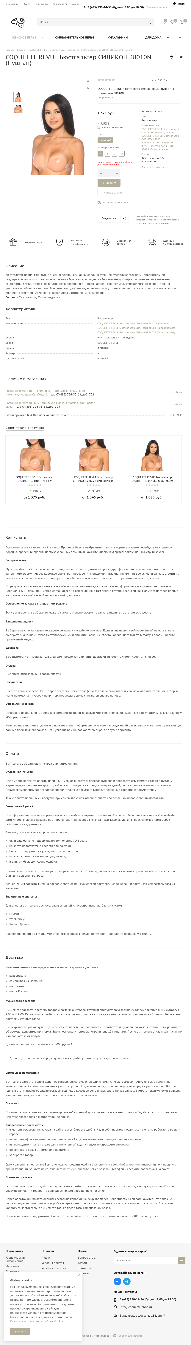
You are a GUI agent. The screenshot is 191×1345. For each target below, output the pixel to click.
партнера (69, 1169)
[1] (99, 80)
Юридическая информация (15, 1259)
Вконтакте (117, 1281)
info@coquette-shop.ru (136, 1307)
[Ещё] (179, 37)
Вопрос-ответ (87, 1257)
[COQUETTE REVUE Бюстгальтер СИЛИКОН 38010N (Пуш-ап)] (57, 133)
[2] (103, 80)
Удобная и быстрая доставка (173, 242)
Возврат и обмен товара (126, 242)
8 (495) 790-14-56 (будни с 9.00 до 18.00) (115, 7)
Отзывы (83, 1273)
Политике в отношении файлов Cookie (36, 1321)
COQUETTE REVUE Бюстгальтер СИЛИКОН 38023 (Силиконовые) (159, 146)
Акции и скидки (33, 242)
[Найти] (149, 22)
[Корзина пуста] (182, 22)
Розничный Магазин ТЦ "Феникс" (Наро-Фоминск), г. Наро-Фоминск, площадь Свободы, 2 (46, 392)
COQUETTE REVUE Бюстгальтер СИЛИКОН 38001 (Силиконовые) (160, 139)
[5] (113, 80)
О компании (15, 1251)
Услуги (82, 1263)
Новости (48, 1251)
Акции (46, 1257)
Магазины (13, 1266)
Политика (12, 1271)
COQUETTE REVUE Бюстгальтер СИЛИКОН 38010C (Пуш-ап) (160, 131)
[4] (110, 80)
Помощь (84, 1251)
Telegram (127, 1281)
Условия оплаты (53, 1263)
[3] (106, 80)
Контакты (84, 1268)
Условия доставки (54, 1268)
